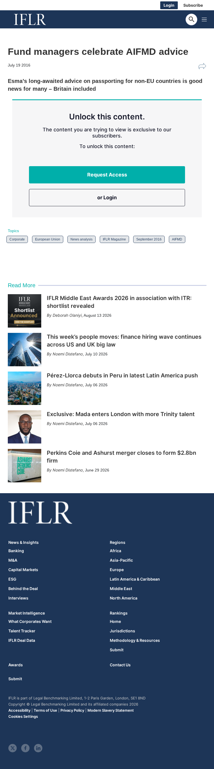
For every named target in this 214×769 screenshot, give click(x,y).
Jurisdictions (122, 631)
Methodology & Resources (135, 640)
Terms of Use (45, 710)
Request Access (107, 175)
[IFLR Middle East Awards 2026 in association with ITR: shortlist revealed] (24, 311)
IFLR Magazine (114, 239)
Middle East (121, 589)
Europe (117, 570)
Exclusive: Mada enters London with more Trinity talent (121, 414)
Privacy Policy (72, 710)
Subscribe (193, 5)
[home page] (36, 19)
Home (115, 621)
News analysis (81, 239)
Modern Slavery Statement (110, 710)
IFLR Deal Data (21, 640)
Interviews (18, 598)
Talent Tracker (21, 631)
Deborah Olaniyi (67, 315)
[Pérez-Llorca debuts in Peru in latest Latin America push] (24, 388)
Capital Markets (23, 570)
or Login (107, 197)
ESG (12, 579)
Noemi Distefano (68, 354)
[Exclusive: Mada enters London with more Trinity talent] (24, 427)
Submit (116, 650)
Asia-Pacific (121, 560)
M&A (12, 560)
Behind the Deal (23, 589)
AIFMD (177, 239)
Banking (16, 551)
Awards (15, 664)
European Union (47, 239)
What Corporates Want (30, 621)
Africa (115, 551)
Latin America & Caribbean (135, 579)
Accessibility (19, 710)
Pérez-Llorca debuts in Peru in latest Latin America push (122, 375)
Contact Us (120, 664)
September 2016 (149, 239)
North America (123, 598)
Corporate (17, 239)
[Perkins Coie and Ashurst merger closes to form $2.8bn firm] (24, 465)
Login (169, 5)
